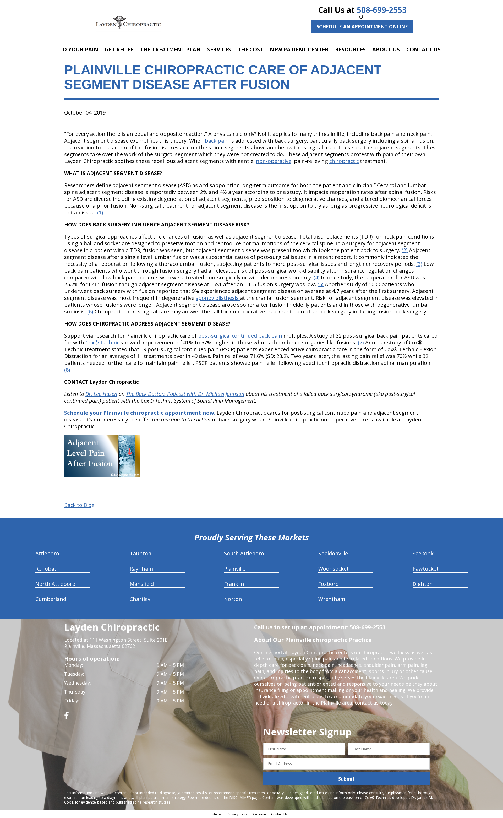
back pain (217, 140)
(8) (67, 369)
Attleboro (47, 553)
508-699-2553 (382, 9)
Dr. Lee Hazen (101, 393)
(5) (321, 284)
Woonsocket (333, 568)
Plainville (234, 568)
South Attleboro (244, 553)
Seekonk (423, 553)
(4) (317, 277)
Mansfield (142, 583)
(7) (361, 342)
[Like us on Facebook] (66, 717)
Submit (346, 779)
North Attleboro (55, 583)
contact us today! (374, 703)
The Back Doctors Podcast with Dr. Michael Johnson (185, 393)
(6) (90, 311)
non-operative (273, 161)
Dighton (423, 583)
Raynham (141, 568)
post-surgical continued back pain (240, 335)
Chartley (140, 599)
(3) (419, 263)
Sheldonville (333, 553)
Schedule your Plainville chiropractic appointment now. (139, 412)
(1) (100, 212)
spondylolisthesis (218, 297)
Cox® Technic (102, 342)
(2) (405, 250)
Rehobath (47, 568)
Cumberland (50, 599)
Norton (233, 599)
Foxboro (328, 583)
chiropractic (344, 161)
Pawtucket (426, 568)
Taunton (140, 553)
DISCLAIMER (240, 797)
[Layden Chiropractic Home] (128, 22)
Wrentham (331, 599)
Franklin (234, 583)
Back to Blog (79, 505)
